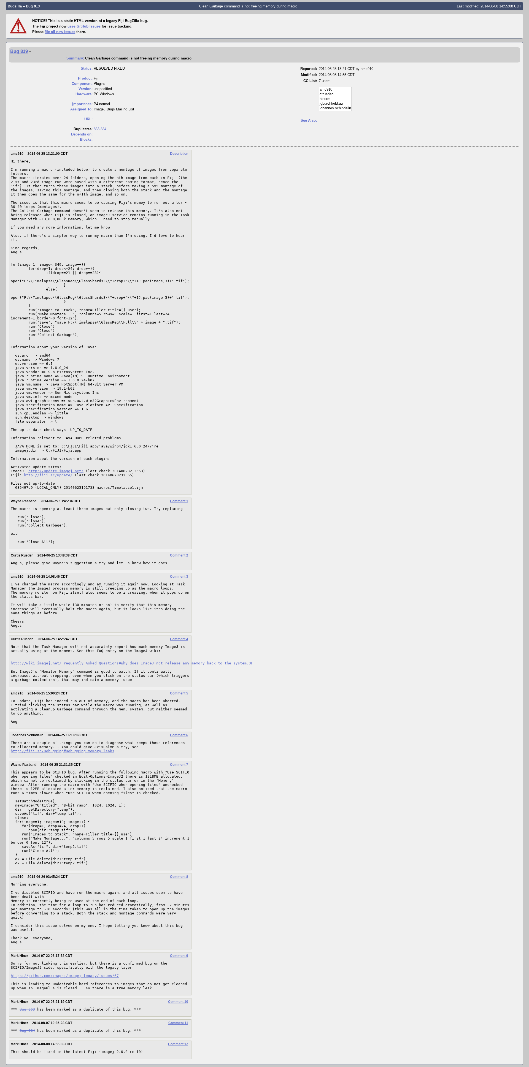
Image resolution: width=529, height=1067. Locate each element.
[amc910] (335, 89)
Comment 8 (179, 877)
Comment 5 (179, 693)
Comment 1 (179, 501)
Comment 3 (179, 577)
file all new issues (60, 32)
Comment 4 (179, 639)
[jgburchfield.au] (335, 103)
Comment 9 (179, 956)
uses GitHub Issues (84, 26)
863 (96, 129)
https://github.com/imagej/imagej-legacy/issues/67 (65, 976)
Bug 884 (27, 1030)
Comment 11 (178, 1023)
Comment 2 (179, 555)
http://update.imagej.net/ (55, 471)
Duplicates (82, 129)
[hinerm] (335, 99)
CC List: (310, 81)
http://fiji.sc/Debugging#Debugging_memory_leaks (62, 751)
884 (103, 129)
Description (179, 154)
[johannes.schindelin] (335, 108)
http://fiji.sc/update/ (48, 475)
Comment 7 (179, 765)
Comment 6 (179, 735)
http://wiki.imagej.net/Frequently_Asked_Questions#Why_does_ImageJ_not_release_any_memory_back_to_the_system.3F (132, 663)
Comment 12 (178, 1044)
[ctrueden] (335, 94)
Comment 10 (178, 1002)
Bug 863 (27, 1009)
